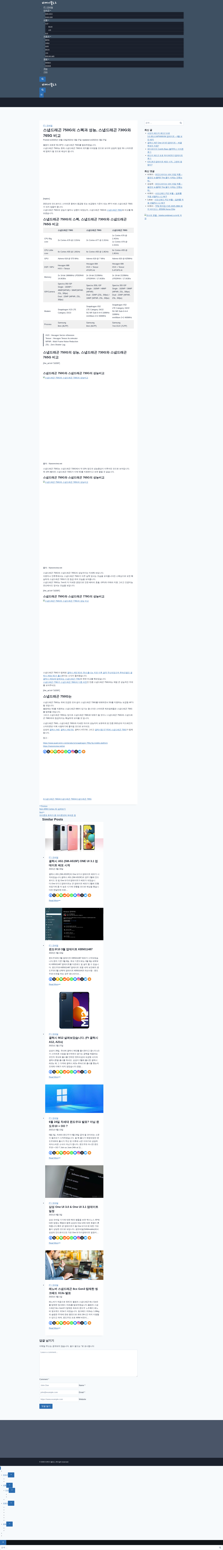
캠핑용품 (48, 66)
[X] (48, 751)
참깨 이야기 (49, 14)
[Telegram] (79, 751)
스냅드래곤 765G (114, 210)
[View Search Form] (42, 79)
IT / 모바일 (48, 7)
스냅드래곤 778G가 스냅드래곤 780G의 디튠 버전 (65, 682)
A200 (47, 46)
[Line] (55, 751)
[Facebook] (45, 751)
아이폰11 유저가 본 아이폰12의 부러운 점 (57, 813)
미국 (7, 1490)
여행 (4, 1485)
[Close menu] (0, 1468)
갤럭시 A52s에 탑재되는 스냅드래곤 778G (61, 679)
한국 (46, 33)
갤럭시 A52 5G (67, 730)
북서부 (50, 27)
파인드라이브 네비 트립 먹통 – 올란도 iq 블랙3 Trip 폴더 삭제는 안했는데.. (164, 177)
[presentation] (74, 837)
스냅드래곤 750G (67, 799)
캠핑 (4, 1524)
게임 (46, 69)
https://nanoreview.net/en (54, 746)
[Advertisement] (88, 175)
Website (82, 1399)
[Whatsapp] (65, 751)
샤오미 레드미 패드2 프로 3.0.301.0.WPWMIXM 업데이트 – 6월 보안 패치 (164, 136)
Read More (54, 900)
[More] (83, 751)
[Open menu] (41, 95)
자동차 (5, 1503)
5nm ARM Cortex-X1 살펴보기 (52, 807)
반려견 (5, 1475)
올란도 (47, 40)
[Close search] (3, 1542)
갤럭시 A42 (54, 730)
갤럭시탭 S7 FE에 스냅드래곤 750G (110, 730)
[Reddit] (59, 751)
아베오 (47, 43)
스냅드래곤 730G (51, 799)
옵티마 (47, 49)
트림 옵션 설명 (49, 56)
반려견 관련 (49, 17)
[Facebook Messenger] (69, 751)
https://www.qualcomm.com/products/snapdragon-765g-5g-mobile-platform (75, 743)
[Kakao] (52, 751)
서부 (49, 30)
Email (82, 1392)
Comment (44, 1379)
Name (82, 1385)
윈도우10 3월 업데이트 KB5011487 (71, 949)
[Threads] (76, 751)
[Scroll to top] (217, 1534)
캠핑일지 (48, 62)
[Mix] (62, 751)
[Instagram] (72, 751)
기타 (46, 53)
